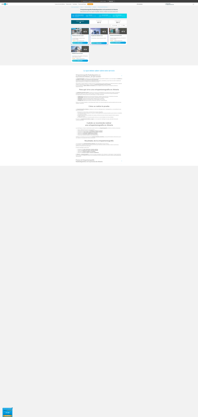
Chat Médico (75, 4)
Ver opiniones (7, 415)
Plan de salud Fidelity (82, 4)
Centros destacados (80, 21)
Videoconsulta (68, 4)
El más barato (99, 22)
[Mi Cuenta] (193, 4)
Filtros (124, 25)
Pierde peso (90, 4)
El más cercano (118, 22)
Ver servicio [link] (80, 42)
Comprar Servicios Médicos (60, 4)
